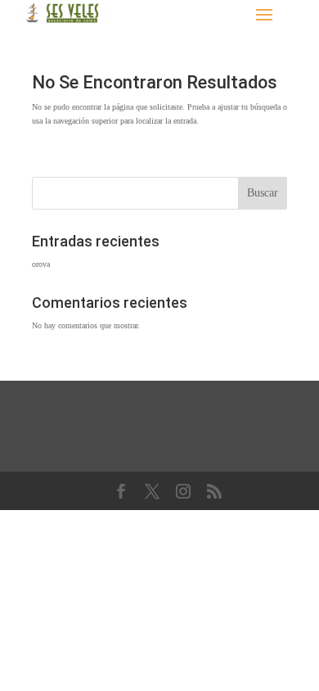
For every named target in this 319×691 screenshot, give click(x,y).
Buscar (262, 193)
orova (41, 264)
